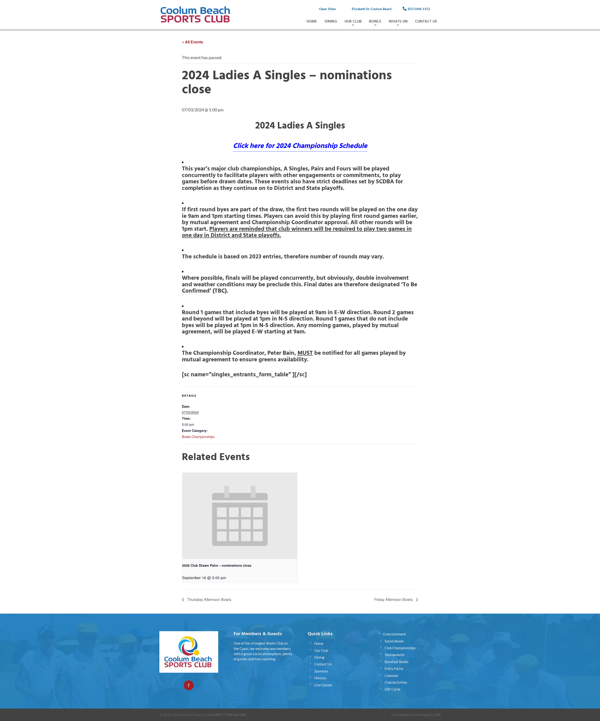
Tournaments (395, 655)
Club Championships (400, 648)
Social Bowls (394, 641)
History (320, 678)
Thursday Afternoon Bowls (208, 599)
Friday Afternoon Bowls (394, 599)
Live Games (323, 685)
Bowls (375, 21)
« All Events (192, 42)
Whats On (398, 21)
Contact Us (426, 21)
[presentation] (239, 516)
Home (312, 21)
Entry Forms (394, 668)
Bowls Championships (198, 436)
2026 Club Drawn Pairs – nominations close (216, 565)
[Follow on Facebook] (189, 685)
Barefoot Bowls (397, 662)
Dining (331, 21)
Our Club (353, 21)
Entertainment (394, 634)
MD (438, 715)
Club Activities (396, 682)
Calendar (392, 675)
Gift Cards (393, 689)
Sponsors (321, 671)
